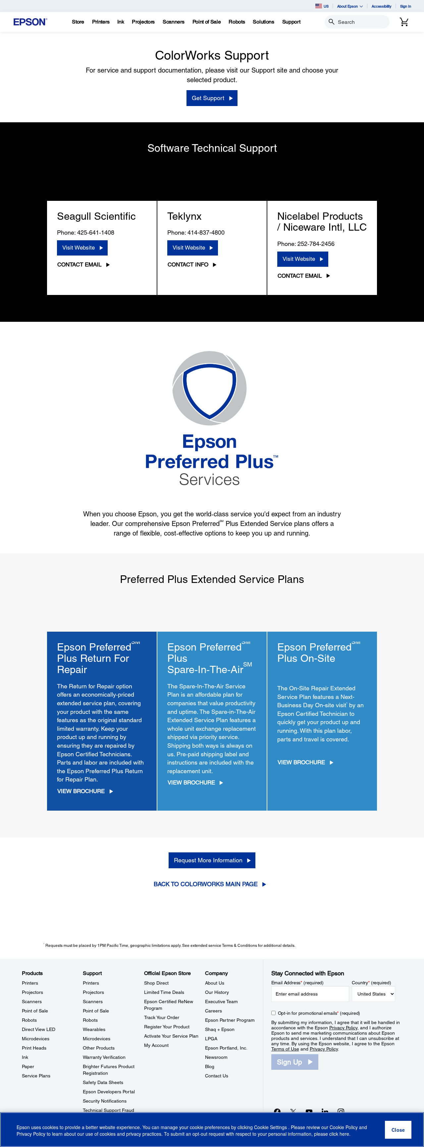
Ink (25, 1057)
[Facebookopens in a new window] (277, 1112)
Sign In (405, 6)
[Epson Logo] (30, 22)
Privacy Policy (343, 1027)
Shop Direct (156, 983)
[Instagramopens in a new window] (341, 1112)
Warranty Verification (104, 1057)
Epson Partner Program (230, 1020)
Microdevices (35, 1038)
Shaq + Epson (220, 1029)
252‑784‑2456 (316, 243)
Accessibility (382, 6)
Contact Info (188, 264)
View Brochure (81, 791)
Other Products (99, 1048)
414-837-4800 (206, 232)
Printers (30, 983)
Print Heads (34, 1048)
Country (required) (371, 982)
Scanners (32, 1001)
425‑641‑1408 (95, 232)
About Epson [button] (347, 6)
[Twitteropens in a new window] (293, 1112)
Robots (29, 1020)
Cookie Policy (344, 1127)
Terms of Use (285, 1049)
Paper (28, 1066)
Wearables (94, 1029)
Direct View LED (38, 1029)
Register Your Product (166, 1026)
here (344, 1134)
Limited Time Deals (164, 992)
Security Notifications (105, 1101)
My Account (156, 1045)
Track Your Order (161, 1017)
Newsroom (216, 1057)
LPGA (211, 1038)
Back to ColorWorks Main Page (206, 884)
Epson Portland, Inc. (226, 1048)
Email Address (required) (297, 982)
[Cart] (404, 22)
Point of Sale (35, 1010)
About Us (214, 983)
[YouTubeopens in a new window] (309, 1112)
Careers (213, 1010)
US (326, 6)
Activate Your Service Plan (171, 1036)
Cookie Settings (271, 1127)
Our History (217, 992)
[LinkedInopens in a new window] (325, 1112)
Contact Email (79, 264)
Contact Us (216, 1075)
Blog (209, 1066)
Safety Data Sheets (103, 1082)
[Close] (398, 1130)
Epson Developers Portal (109, 1091)
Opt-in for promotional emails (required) (319, 1013)
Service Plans (36, 1075)
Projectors (32, 992)
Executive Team (221, 1001)
